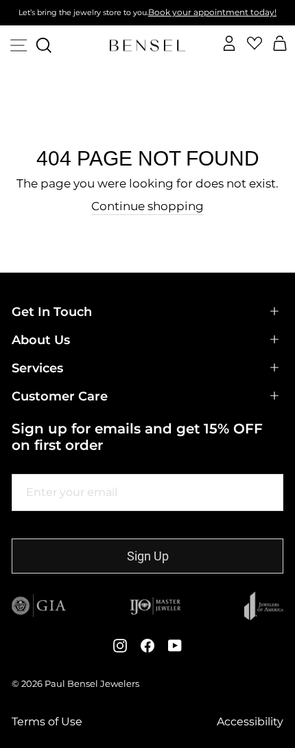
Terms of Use (47, 721)
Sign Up (148, 556)
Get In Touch (52, 311)
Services (37, 368)
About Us (41, 340)
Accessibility (250, 721)
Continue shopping (147, 206)
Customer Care (60, 396)
